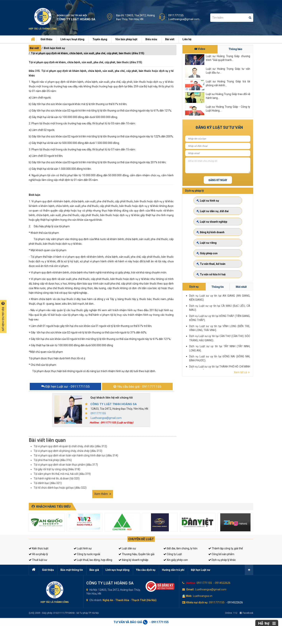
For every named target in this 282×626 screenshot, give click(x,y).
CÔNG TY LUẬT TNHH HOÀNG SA (113, 404)
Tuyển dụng (99, 39)
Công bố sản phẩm (222, 554)
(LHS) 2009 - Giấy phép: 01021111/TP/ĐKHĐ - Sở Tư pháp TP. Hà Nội (64, 613)
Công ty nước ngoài (88, 554)
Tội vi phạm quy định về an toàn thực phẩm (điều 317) (66, 464)
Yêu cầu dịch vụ (145, 569)
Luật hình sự (84, 548)
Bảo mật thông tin (71, 569)
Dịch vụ (194, 286)
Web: (189, 595)
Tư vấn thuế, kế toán (212, 263)
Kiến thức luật (39, 548)
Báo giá (94, 569)
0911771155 (176, 15)
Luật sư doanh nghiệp (213, 221)
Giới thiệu (46, 39)
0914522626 (222, 582)
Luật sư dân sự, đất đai (214, 211)
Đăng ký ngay (218, 180)
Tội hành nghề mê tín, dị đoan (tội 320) (57, 478)
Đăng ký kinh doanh (212, 232)
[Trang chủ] (32, 38)
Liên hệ (186, 39)
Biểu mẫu (151, 39)
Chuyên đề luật (141, 539)
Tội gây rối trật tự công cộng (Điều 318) (57, 469)
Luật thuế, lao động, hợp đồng (94, 559)
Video (201, 48)
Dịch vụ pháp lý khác (223, 559)
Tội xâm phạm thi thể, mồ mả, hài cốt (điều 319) (62, 473)
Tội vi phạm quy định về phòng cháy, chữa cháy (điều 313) (68, 450)
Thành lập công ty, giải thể (227, 548)
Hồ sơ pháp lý (39, 554)
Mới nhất (241, 286)
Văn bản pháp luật (126, 39)
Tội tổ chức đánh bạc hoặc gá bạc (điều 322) (60, 487)
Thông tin (217, 286)
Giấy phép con (209, 253)
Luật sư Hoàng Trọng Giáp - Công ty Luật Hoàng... (228, 108)
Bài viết (169, 39)
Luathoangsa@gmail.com (183, 19)
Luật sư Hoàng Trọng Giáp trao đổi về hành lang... (228, 96)
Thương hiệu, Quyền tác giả (137, 554)
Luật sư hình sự (209, 200)
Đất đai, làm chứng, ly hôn (181, 548)
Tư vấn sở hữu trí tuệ (213, 274)
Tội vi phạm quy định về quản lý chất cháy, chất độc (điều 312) (70, 446)
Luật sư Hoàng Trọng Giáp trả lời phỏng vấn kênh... (228, 83)
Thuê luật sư (39, 559)
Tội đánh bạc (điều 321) (48, 483)
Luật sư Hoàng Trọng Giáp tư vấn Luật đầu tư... (228, 70)
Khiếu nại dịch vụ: (197, 602)
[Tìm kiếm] (250, 17)
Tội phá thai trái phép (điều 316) (53, 460)
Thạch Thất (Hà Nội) (144, 600)
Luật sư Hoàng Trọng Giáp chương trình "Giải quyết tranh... (228, 58)
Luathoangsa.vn (202, 595)
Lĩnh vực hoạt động (72, 39)
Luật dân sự (128, 548)
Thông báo (235, 49)
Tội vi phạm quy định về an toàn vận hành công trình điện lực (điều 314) (76, 455)
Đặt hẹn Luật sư (200, 569)
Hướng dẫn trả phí (173, 569)
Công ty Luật (174, 554)
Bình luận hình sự (54, 48)
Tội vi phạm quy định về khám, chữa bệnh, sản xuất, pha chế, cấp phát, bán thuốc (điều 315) (87, 53)
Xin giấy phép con (177, 559)
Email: (190, 589)
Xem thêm (101, 494)
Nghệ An (108, 600)
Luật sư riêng (208, 242)
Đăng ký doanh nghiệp (134, 559)
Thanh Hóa (122, 600)
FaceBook (248, 613)
